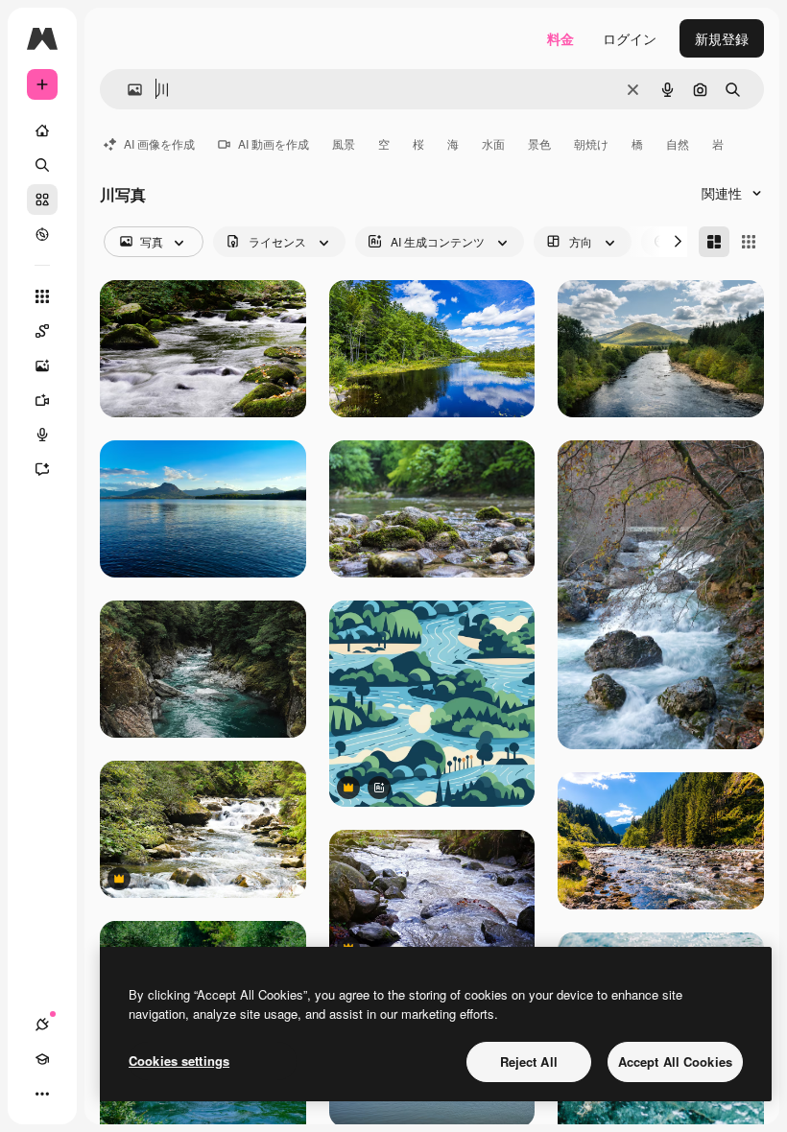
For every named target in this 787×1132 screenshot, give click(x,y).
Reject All (529, 1061)
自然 (677, 143)
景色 (539, 143)
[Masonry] (714, 241)
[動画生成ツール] (42, 400)
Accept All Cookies (675, 1061)
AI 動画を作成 (273, 143)
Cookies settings (179, 1060)
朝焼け (591, 143)
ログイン (629, 38)
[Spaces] (42, 331)
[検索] (42, 165)
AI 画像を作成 (159, 143)
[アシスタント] (42, 469)
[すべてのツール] (42, 296)
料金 (560, 38)
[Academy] (42, 1059)
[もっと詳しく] (42, 234)
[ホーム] (42, 130)
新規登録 (722, 38)
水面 (493, 143)
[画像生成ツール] (42, 365)
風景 (343, 143)
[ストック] (42, 199)
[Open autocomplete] (127, 90)
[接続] (42, 1024)
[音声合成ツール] (42, 434)
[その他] (42, 1093)
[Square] (748, 241)
